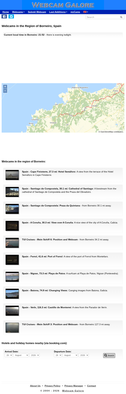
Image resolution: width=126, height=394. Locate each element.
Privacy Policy (52, 385)
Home (5, 12)
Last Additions (57, 12)
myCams (75, 12)
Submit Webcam (37, 12)
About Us (35, 385)
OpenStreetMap (106, 132)
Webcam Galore (73, 390)
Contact (91, 385)
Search (110, 355)
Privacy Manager (73, 385)
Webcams (17, 12)
